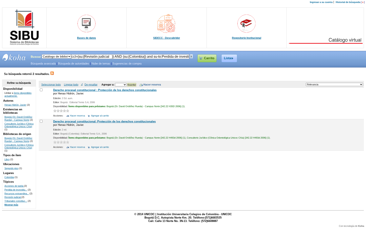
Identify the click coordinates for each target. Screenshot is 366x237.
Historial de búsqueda (348, 2)
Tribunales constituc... (15, 201)
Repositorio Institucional (246, 37)
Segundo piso (11, 168)
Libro (7, 159)
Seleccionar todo (51, 84)
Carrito (209, 58)
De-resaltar (91, 84)
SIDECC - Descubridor (166, 37)
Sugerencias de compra (126, 63)
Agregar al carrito (100, 115)
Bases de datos (86, 37)
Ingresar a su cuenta (321, 2)
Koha (361, 226)
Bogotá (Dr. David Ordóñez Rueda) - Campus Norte (18, 118)
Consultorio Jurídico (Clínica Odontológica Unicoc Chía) (18, 125)
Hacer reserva (77, 115)
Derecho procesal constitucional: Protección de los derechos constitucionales (104, 121)
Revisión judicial (12, 197)
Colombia (9, 177)
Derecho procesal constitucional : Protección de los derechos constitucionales (105, 90)
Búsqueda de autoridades (73, 63)
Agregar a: (108, 84)
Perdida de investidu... (15, 189)
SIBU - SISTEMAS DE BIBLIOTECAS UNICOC (14, 57)
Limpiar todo (71, 84)
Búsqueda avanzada (43, 63)
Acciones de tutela (14, 186)
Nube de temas (101, 63)
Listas (228, 58)
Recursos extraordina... (16, 193)
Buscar (36, 56)
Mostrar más (11, 204)
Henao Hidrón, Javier (15, 105)
